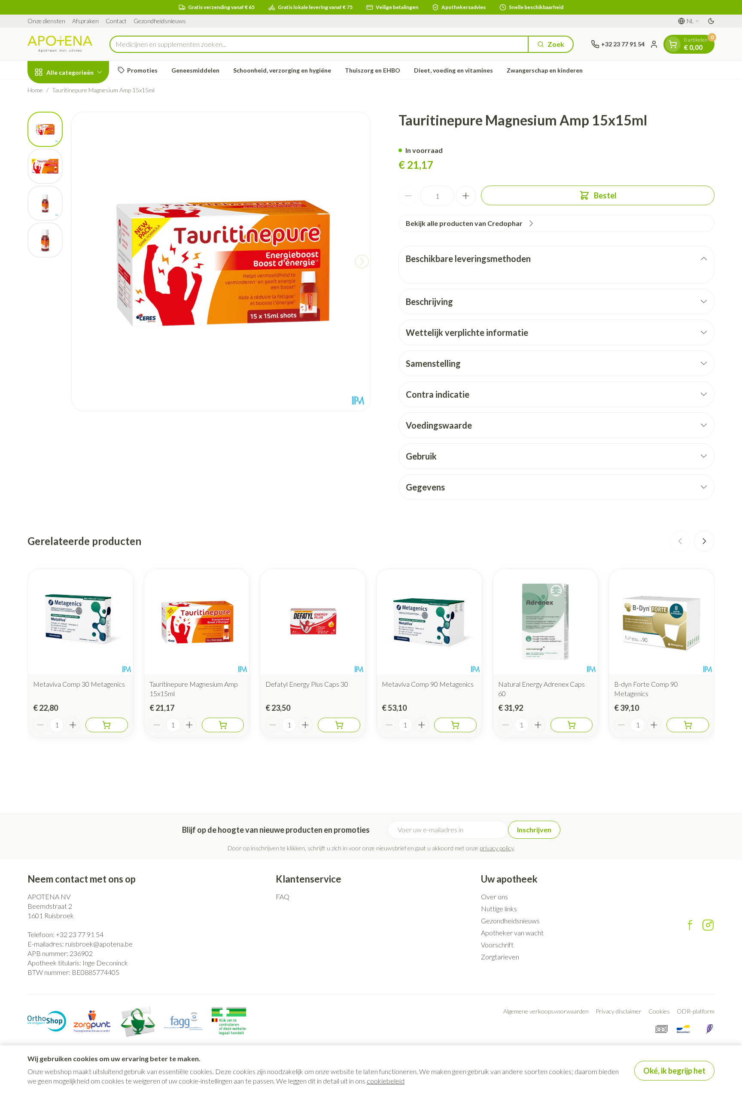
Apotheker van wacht (512, 933)
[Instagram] (708, 925)
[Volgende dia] (704, 541)
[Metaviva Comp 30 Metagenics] (80, 621)
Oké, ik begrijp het (674, 1070)
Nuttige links (499, 908)
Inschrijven (534, 829)
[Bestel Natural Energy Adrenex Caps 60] (571, 725)
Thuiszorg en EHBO (372, 70)
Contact (116, 20)
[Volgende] (362, 261)
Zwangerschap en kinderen (545, 70)
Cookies (659, 1011)
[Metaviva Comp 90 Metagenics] (429, 621)
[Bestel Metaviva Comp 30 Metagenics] (106, 725)
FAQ (282, 896)
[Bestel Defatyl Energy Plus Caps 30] (339, 725)
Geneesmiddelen (195, 70)
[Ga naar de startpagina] (59, 44)
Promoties (142, 70)
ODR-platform (696, 1011)
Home (35, 90)
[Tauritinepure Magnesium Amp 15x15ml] (196, 621)
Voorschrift (497, 945)
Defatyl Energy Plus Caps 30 (306, 684)
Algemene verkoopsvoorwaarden (546, 1011)
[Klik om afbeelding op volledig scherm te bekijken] (221, 261)
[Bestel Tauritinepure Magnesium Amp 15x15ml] (223, 725)
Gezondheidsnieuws (160, 20)
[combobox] (319, 44)
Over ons (494, 896)
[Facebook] (690, 925)
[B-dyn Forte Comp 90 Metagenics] (661, 621)
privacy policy (497, 848)
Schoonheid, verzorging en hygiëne (282, 70)
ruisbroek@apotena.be (99, 944)
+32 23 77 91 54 (79, 934)
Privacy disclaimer (619, 1011)
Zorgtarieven (500, 957)
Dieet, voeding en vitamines (453, 70)
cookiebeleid (385, 1081)
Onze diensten (46, 20)
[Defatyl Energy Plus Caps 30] (312, 621)
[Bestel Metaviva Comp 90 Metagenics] (455, 725)
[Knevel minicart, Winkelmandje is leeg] (673, 44)
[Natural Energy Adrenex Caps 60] (545, 621)
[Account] (654, 44)
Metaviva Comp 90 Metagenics (428, 684)
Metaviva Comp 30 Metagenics (79, 684)
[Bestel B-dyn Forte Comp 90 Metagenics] (687, 725)
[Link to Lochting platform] (709, 1029)
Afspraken (85, 20)
